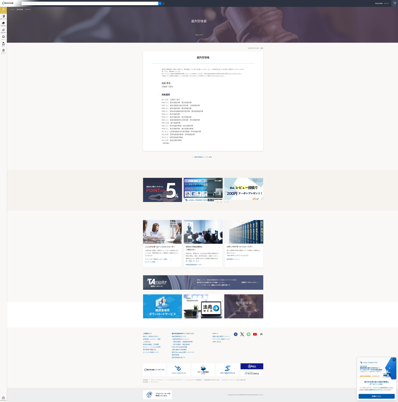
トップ (12, 9)
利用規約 (145, 380)
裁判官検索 (20, 9)
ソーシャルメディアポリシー (174, 380)
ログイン (386, 3)
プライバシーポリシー (157, 380)
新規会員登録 (379, 3)
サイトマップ (154, 382)
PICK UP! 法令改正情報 (179, 347)
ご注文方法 (146, 342)
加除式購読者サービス (179, 336)
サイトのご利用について (151, 352)
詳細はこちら (376, 396)
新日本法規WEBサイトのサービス (183, 333)
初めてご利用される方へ (151, 336)
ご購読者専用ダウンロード (180, 339)
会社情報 (145, 382)
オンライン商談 (150, 262)
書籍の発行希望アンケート (221, 336)
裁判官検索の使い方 (178, 357)
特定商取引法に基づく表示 (211, 380)
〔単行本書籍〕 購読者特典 (181, 344)
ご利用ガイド (147, 333)
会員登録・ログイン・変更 (151, 339)
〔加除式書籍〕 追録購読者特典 (182, 342)
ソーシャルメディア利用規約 (193, 380)
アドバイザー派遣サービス (221, 339)
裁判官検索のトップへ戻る (203, 157)
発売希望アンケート (233, 259)
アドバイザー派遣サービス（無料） (156, 259)
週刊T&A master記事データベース (183, 352)
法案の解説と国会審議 (179, 349)
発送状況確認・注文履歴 (151, 344)
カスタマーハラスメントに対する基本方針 (234, 380)
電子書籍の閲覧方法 (149, 349)
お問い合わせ (216, 342)
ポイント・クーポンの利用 (151, 347)
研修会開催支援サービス (194, 265)
